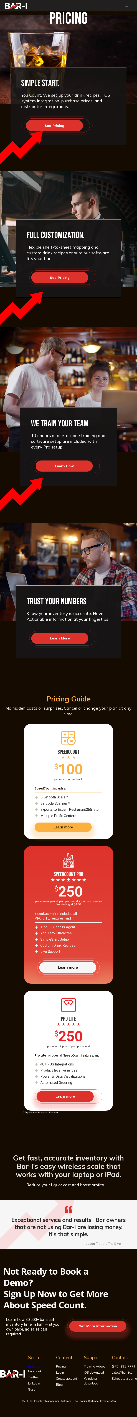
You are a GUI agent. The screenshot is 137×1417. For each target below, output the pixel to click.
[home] (16, 6)
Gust (31, 1389)
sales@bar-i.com (123, 1372)
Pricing (61, 1366)
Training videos (94, 1366)
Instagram (35, 1366)
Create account (66, 1378)
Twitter (33, 1377)
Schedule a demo (124, 1378)
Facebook (35, 1371)
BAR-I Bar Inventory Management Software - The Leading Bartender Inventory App (68, 1400)
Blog (59, 1385)
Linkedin (34, 1383)
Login (60, 1372)
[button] (126, 6)
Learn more (63, 827)
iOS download (94, 1372)
